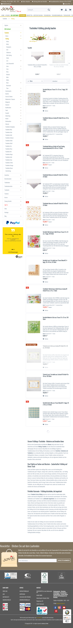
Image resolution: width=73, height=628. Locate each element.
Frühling (7, 39)
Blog (5, 216)
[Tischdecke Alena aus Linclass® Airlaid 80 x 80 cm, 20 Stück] (34, 213)
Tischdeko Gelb (8, 157)
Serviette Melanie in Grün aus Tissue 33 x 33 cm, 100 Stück (55, 318)
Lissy (7, 69)
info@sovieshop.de (7, 4)
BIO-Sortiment (8, 29)
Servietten (7, 175)
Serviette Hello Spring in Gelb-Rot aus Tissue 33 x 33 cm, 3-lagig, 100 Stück (55, 233)
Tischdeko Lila (8, 146)
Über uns (5, 591)
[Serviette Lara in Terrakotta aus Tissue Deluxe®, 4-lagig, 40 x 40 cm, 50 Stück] (34, 270)
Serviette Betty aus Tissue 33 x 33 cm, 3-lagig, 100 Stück (55, 90)
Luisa (7, 66)
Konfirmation (8, 107)
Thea (7, 88)
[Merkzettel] (61, 9)
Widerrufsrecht (7, 600)
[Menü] (70, 610)
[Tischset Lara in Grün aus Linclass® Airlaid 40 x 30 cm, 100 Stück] (59, 57)
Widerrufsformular (25, 600)
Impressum (22, 594)
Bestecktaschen (8, 179)
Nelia (7, 77)
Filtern (30, 81)
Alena (7, 41)
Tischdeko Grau (8, 160)
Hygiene (6, 25)
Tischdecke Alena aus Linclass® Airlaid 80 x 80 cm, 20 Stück (55, 204)
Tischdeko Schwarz (9, 138)
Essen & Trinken (8, 96)
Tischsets (7, 194)
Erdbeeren (8, 52)
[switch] (67, 621)
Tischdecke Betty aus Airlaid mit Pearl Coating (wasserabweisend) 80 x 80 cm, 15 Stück (54, 147)
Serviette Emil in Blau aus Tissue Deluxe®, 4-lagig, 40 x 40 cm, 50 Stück (56, 404)
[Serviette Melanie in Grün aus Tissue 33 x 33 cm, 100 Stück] (34, 327)
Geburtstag (7, 116)
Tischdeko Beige (9, 154)
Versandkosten (39, 617)
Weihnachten (8, 121)
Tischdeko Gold (8, 135)
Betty (7, 44)
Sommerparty (8, 91)
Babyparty (7, 102)
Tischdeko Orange (9, 165)
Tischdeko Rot (8, 152)
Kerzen (6, 197)
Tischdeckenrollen (8, 186)
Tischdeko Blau (8, 130)
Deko (6, 209)
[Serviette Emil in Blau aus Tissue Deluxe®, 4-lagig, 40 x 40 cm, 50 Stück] (34, 412)
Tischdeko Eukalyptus (10, 127)
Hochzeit (7, 105)
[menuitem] (39, 8)
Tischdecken (7, 182)
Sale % (6, 205)
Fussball (7, 113)
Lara (7, 61)
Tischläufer (7, 190)
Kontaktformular (24, 591)
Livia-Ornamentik (10, 63)
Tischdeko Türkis (9, 163)
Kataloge (6, 212)
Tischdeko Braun (9, 168)
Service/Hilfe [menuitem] (67, 4)
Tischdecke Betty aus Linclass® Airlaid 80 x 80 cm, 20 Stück (37, 66)
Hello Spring (9, 55)
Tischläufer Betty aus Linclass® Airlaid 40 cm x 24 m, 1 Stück (56, 119)
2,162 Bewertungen (13, 252)
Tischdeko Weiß (8, 143)
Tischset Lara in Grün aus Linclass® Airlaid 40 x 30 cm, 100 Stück (58, 66)
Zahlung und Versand (25, 597)
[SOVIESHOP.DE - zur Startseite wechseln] (11, 9)
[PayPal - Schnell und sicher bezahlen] (13, 222)
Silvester (7, 124)
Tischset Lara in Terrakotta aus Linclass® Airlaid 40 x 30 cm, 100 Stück (56, 375)
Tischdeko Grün (8, 132)
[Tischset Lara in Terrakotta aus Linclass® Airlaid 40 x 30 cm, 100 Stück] (34, 384)
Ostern (6, 36)
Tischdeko (7, 33)
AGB (4, 594)
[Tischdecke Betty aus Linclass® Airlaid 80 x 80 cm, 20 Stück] (37, 57)
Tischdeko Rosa (8, 149)
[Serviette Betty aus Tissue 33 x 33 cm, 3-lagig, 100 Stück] (34, 99)
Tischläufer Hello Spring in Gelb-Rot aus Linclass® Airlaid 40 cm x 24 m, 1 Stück (55, 290)
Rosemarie (8, 85)
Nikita (7, 80)
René (7, 83)
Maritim (7, 94)
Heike (7, 58)
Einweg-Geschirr (8, 201)
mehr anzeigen (32, 41)
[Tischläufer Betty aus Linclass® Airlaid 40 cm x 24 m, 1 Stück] (34, 128)
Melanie (8, 74)
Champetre (8, 47)
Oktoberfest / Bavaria (10, 99)
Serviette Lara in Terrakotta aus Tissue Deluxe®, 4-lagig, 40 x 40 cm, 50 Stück (55, 261)
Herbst (6, 118)
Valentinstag (8, 171)
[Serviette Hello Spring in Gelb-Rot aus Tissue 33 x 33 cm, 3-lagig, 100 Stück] (34, 242)
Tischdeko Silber (9, 141)
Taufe (6, 110)
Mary (7, 72)
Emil (7, 50)
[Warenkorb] (70, 9)
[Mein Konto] (66, 9)
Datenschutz (6, 597)
